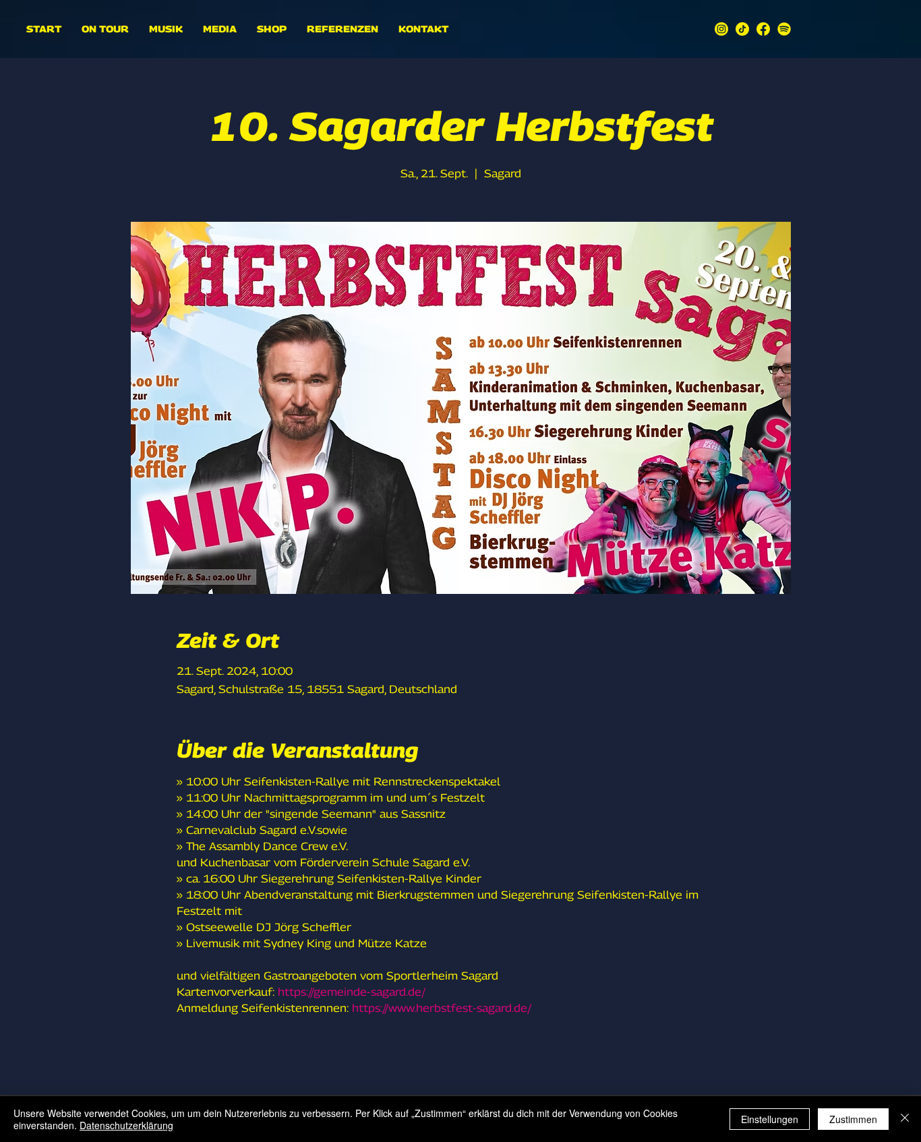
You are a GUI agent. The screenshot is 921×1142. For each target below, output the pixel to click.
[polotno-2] (742, 29)
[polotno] (721, 29)
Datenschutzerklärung (126, 1125)
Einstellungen (769, 1119)
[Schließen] (905, 1119)
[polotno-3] (763, 29)
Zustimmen (853, 1119)
